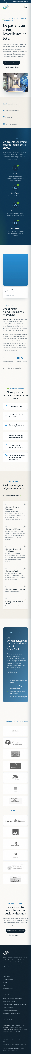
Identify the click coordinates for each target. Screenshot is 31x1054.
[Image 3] (14, 90)
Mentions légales (8, 988)
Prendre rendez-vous (12, 62)
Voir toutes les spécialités (11, 495)
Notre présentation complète (12, 368)
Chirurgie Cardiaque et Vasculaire (12, 998)
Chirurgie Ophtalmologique (10, 1010)
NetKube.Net (14, 1048)
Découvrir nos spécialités (11, 67)
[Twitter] (8, 966)
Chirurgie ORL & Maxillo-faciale (11, 1013)
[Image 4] (16, 90)
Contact (5, 985)
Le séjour (5, 982)
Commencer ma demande (16, 930)
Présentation (6, 976)
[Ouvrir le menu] (26, 7)
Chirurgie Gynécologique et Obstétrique (14, 1004)
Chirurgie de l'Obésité (9, 1001)
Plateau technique (8, 979)
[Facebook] (4, 966)
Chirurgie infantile (8, 1007)
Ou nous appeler (14, 935)
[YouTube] (12, 966)
